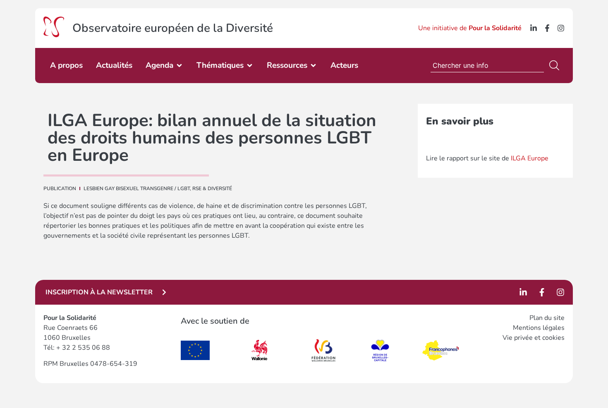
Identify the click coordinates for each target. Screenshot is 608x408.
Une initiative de (470, 28)
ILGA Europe (529, 158)
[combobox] (487, 65)
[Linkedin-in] (533, 28)
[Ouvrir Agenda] (179, 66)
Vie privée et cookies (534, 337)
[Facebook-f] (547, 28)
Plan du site (547, 317)
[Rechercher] (556, 65)
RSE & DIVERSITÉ (212, 188)
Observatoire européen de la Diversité (172, 28)
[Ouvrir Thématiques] (250, 66)
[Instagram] (561, 28)
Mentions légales (539, 327)
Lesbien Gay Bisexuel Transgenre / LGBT (137, 188)
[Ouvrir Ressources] (313, 66)
